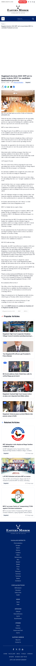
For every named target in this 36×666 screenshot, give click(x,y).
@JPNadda (19, 274)
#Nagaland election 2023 (8, 311)
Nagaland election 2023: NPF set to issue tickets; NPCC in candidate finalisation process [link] (17, 27)
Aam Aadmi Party (8, 164)
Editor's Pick (18, 592)
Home (3, 24)
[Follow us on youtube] (34, 1)
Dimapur (18, 545)
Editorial (18, 611)
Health (18, 595)
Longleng (18, 552)
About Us (18, 640)
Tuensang (18, 576)
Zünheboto (18, 580)
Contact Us (18, 642)
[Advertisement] (18, 53)
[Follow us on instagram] (32, 1)
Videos (18, 625)
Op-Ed (18, 616)
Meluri (18, 555)
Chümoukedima (18, 543)
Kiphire (18, 548)
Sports (18, 632)
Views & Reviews (18, 614)
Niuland (18, 562)
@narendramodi (12, 274)
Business (18, 628)
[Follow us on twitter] (30, 1)
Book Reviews (18, 618)
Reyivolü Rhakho (18, 82)
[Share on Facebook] (14, 87)
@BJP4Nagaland (14, 275)
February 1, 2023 (26, 279)
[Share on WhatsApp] (8, 87)
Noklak (18, 564)
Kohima (18, 550)
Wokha (18, 578)
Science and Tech (18, 630)
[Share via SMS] (11, 87)
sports (11, 657)
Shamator (18, 571)
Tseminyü (18, 573)
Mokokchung (18, 557)
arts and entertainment (18, 660)
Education (18, 590)
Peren (18, 566)
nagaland (12, 653)
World (18, 602)
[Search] (33, 18)
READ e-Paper (22, 1)
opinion (29, 653)
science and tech (21, 657)
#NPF (19, 311)
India (18, 604)
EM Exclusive (18, 588)
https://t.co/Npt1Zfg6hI (24, 277)
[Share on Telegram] (5, 87)
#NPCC (25, 311)
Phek (18, 569)
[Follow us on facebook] (28, 1)
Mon (18, 559)
